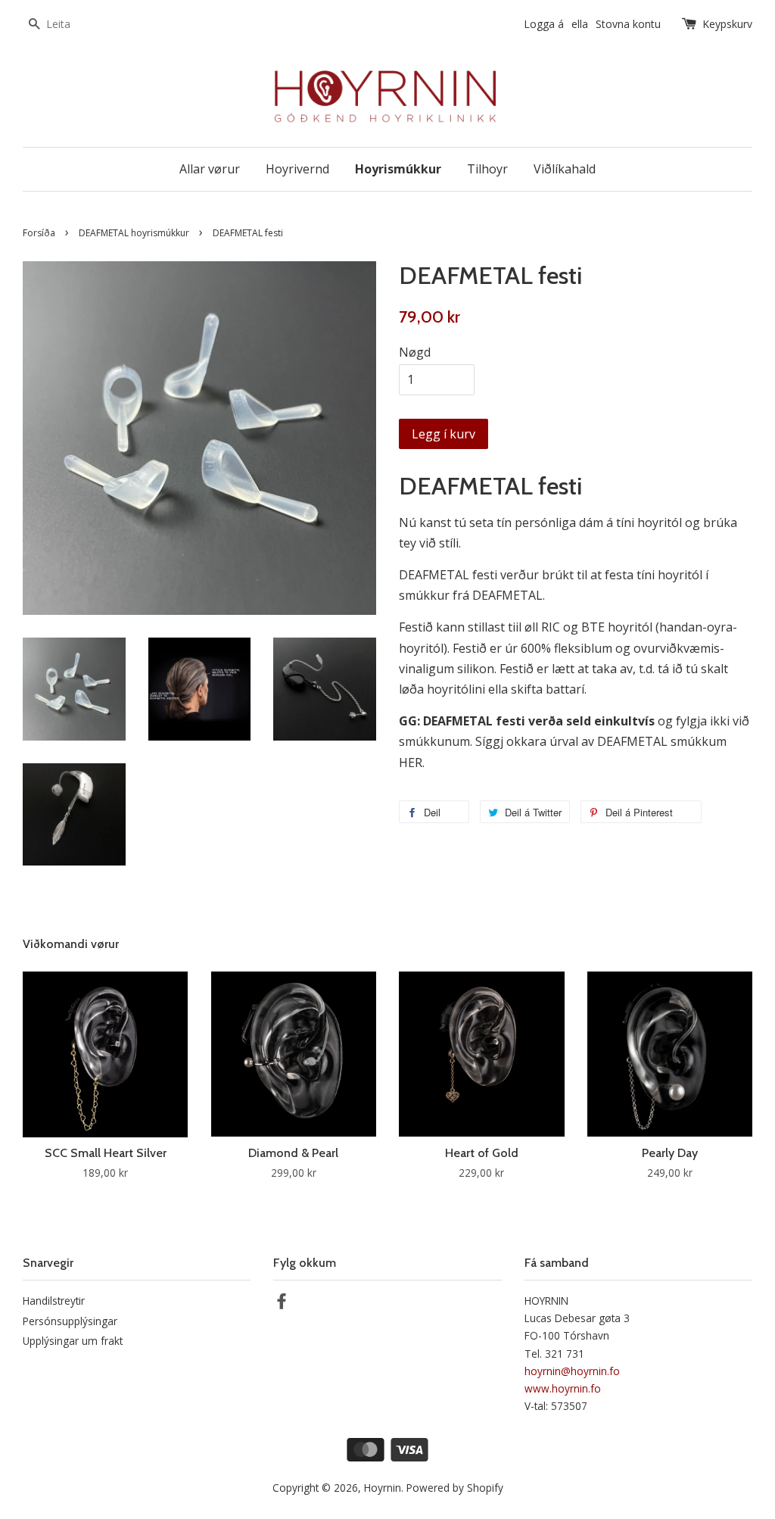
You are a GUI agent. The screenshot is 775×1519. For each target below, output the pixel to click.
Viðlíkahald (565, 169)
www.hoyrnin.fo (562, 1388)
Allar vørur (209, 169)
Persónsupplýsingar (70, 1321)
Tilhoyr (487, 169)
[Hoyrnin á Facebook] (281, 1303)
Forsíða (39, 232)
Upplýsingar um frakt (73, 1340)
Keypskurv (727, 24)
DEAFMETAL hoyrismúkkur (134, 232)
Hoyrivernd (297, 169)
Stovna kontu (628, 24)
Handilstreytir (54, 1300)
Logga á (544, 24)
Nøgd (415, 352)
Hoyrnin (382, 1487)
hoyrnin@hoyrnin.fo (572, 1371)
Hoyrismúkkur (398, 169)
